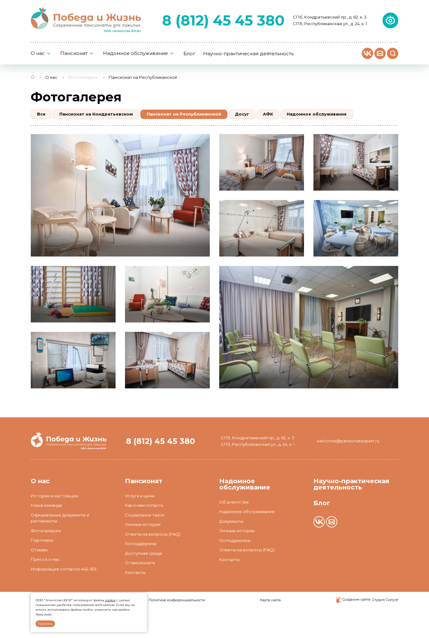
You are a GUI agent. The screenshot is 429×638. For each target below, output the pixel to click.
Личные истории (142, 524)
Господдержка (140, 543)
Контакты (135, 572)
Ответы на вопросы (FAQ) (152, 534)
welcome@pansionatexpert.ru (348, 441)
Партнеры (42, 540)
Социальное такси (144, 514)
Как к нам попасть (144, 505)
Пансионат (74, 53)
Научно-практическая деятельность (248, 54)
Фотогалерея (83, 77)
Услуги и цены (140, 495)
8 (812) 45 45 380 (223, 20)
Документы (231, 521)
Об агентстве (234, 502)
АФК (268, 113)
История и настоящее (55, 495)
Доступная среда (143, 553)
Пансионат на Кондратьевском (96, 113)
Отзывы (39, 549)
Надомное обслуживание (135, 53)
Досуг (242, 113)
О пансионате (140, 562)
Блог (189, 54)
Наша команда (46, 505)
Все (41, 113)
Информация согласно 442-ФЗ (63, 568)
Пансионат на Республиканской (184, 113)
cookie (110, 600)
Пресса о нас (45, 559)
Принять (45, 624)
